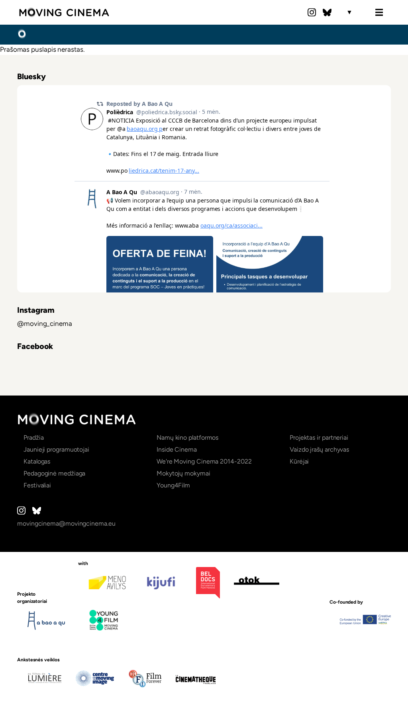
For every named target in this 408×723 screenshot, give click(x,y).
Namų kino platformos (187, 437)
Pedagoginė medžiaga (54, 473)
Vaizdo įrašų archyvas (319, 449)
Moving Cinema (64, 12)
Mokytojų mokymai (183, 473)
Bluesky (327, 12)
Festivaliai (37, 485)
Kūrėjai (299, 461)
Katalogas (37, 461)
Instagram (312, 12)
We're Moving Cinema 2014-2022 (204, 461)
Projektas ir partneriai (319, 437)
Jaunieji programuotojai (56, 449)
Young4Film (173, 485)
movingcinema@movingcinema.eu (66, 523)
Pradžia (21, 34)
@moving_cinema (44, 323)
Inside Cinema (177, 449)
